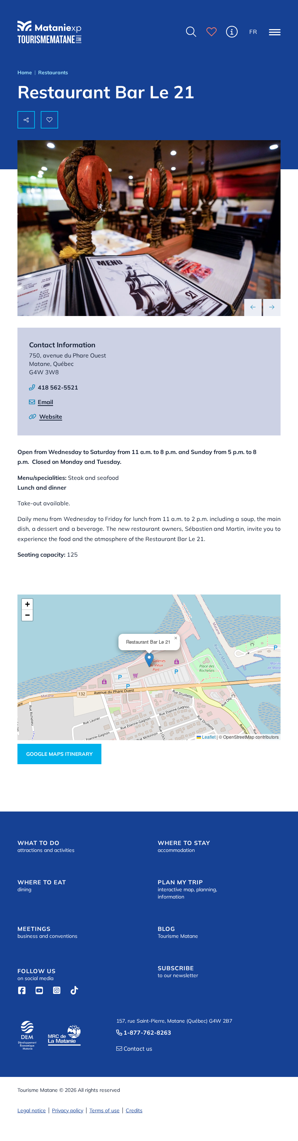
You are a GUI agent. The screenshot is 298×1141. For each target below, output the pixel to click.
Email (45, 402)
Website (50, 416)
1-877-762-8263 (143, 1032)
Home (24, 72)
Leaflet (208, 737)
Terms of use (104, 1110)
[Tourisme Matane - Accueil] (49, 32)
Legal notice (31, 1110)
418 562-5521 (58, 387)
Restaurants (53, 72)
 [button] (191, 32)
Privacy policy (67, 1110)
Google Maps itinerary (59, 754)
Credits (134, 1110)
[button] (274, 32)
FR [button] (253, 31)
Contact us (134, 1048)
